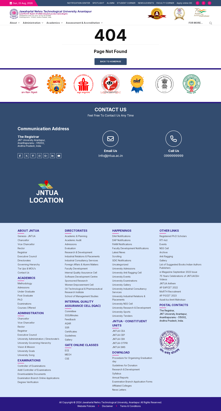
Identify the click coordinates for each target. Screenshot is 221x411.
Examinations (24, 303)
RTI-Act (163, 240)
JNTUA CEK (118, 339)
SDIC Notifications (121, 260)
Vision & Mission (26, 347)
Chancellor (23, 240)
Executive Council (27, 256)
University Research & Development (131, 307)
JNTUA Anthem (168, 283)
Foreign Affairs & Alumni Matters (81, 264)
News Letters (119, 389)
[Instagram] (39, 155)
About (13, 22)
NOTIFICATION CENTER (78, 3)
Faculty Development (76, 268)
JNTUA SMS (118, 347)
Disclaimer (107, 406)
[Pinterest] (33, 155)
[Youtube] (59, 155)
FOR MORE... (196, 22)
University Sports (121, 311)
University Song (26, 355)
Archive (164, 252)
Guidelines (70, 335)
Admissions (23, 287)
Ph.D (20, 299)
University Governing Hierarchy (34, 343)
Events (163, 244)
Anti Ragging (166, 256)
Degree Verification (28, 382)
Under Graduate (26, 291)
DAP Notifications (121, 240)
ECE (67, 350)
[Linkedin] (52, 155)
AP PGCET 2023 (168, 295)
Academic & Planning (76, 236)
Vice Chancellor (26, 244)
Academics (53, 22)
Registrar (22, 252)
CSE (67, 358)
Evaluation (70, 248)
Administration (31, 22)
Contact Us (23, 272)
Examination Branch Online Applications (38, 378)
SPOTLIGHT (98, 3)
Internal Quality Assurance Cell (81, 272)
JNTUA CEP (118, 335)
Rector (21, 248)
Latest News (118, 252)
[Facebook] (20, 155)
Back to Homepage (110, 61)
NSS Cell (164, 248)
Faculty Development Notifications (130, 248)
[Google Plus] (46, 155)
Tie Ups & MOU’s (27, 268)
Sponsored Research (76, 280)
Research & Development (78, 252)
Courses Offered (27, 307)
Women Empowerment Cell (79, 284)
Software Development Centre (81, 276)
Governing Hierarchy (29, 264)
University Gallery (121, 284)
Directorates (24, 260)
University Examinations (124, 280)
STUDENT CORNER (126, 3)
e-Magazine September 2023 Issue (178, 272)
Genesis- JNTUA (26, 236)
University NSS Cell (122, 303)
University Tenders (122, 315)
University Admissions (123, 268)
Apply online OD (184, 3)
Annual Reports (120, 377)
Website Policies (86, 406)
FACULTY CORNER (165, 3)
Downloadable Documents (32, 374)
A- (197, 3)
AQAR (68, 323)
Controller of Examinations (31, 366)
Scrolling (117, 256)
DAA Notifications (121, 236)
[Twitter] (26, 155)
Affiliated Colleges (122, 385)
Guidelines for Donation (124, 365)
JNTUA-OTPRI (120, 343)
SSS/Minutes (71, 315)
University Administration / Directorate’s (38, 338)
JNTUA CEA (118, 331)
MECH (68, 354)
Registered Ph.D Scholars (173, 236)
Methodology (25, 283)
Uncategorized (120, 264)
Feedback (70, 319)
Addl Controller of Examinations (34, 370)
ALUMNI (110, 3)
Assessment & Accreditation (83, 22)
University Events (121, 276)
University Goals (26, 351)
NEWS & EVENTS (146, 3)
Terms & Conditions (130, 406)
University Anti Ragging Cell (127, 272)
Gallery (68, 339)
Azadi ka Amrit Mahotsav (173, 299)
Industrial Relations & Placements (82, 256)
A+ (209, 3)
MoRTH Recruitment (170, 291)
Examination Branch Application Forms (132, 381)
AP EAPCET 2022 (169, 287)
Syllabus (116, 373)
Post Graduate (25, 295)
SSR (67, 327)
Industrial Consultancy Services (81, 260)
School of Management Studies (81, 296)
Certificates (71, 331)
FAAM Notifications (122, 244)
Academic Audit (73, 240)
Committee (70, 311)
